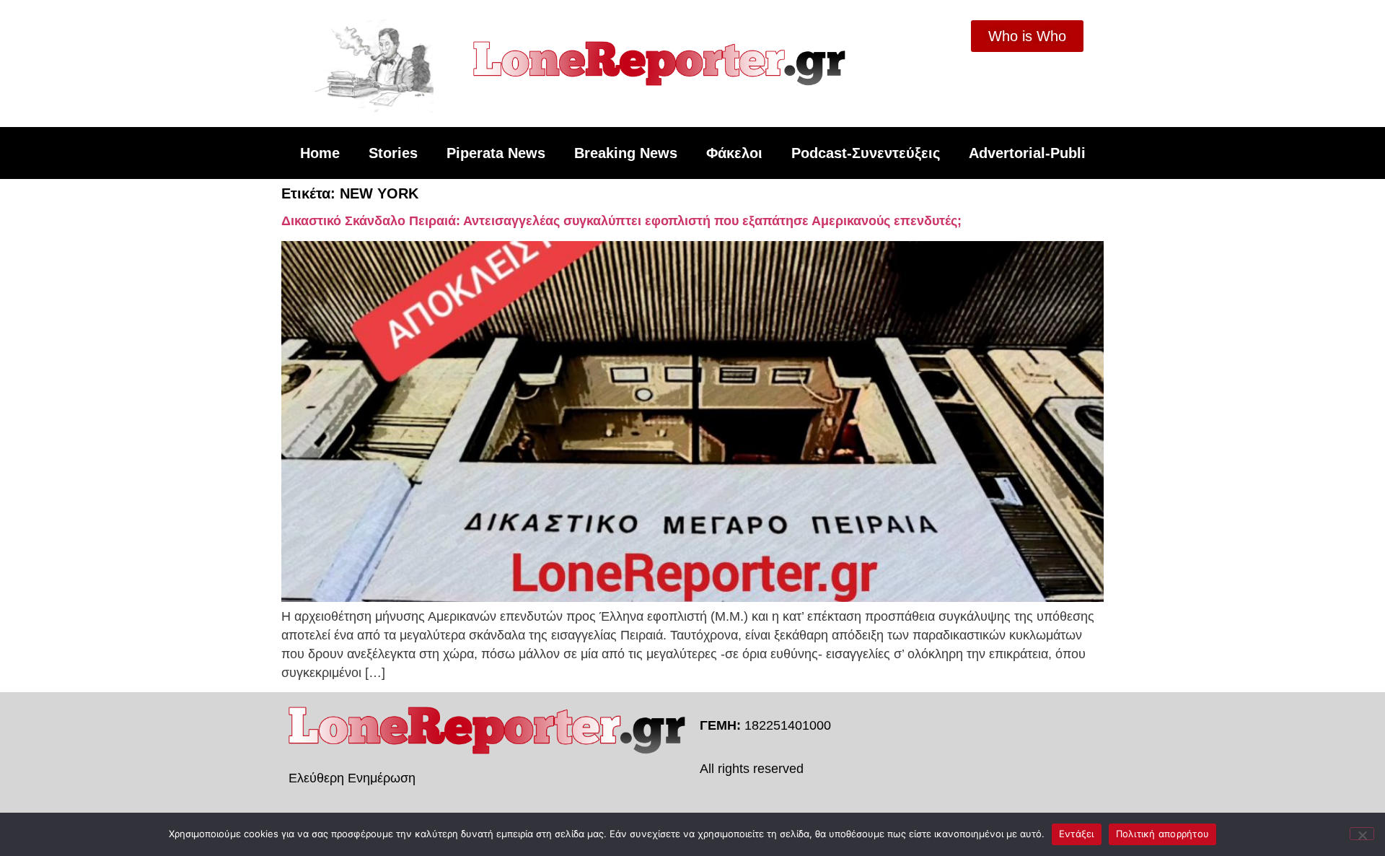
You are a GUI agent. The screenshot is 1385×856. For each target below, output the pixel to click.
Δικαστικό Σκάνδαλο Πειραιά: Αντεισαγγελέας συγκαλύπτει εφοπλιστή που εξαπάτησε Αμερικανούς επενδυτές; (621, 221)
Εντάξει (1076, 833)
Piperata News (496, 153)
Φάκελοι (734, 153)
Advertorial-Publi (1027, 153)
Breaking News (625, 153)
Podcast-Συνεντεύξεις (865, 153)
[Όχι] (1362, 833)
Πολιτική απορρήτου (1163, 833)
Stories (393, 153)
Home (320, 153)
